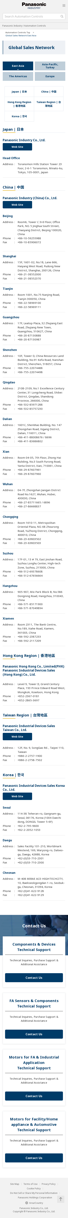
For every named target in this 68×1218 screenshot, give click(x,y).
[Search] (62, 16)
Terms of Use (30, 1184)
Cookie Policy (34, 1189)
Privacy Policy (48, 1184)
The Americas (18, 76)
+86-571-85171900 (30, 604)
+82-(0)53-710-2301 (31, 858)
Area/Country (36, 1202)
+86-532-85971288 (30, 404)
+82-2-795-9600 (28, 826)
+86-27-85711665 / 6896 (34, 502)
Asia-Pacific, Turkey (50, 66)
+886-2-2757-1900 (30, 756)
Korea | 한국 (19, 116)
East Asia (18, 65)
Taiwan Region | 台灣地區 (48, 104)
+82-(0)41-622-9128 (31, 891)
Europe (50, 76)
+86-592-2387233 (29, 636)
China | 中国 (48, 91)
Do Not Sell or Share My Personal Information (33, 1193)
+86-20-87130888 (29, 335)
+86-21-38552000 (29, 274)
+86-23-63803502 (29, 539)
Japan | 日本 (19, 91)
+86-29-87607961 (29, 469)
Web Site (17, 146)
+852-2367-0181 (28, 696)
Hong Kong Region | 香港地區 (19, 104)
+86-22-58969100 (29, 303)
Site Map (14, 1184)
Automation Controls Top (17, 32)
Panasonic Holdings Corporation (35, 1198)
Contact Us (34, 978)
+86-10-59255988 (29, 238)
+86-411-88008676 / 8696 (35, 437)
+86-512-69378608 (30, 571)
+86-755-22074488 (30, 368)
